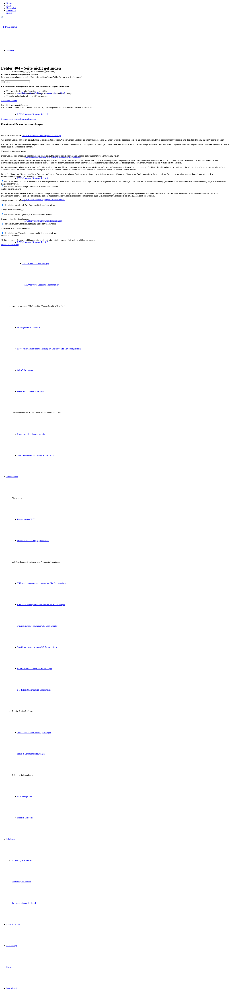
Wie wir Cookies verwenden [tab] (13, 135)
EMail (9, 13)
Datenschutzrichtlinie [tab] (10, 235)
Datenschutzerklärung (10, 244)
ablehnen (22, 119)
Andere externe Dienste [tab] (11, 189)
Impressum (11, 10)
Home (9, 3)
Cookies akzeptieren (9, 119)
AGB (8, 6)
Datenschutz (11, 8)
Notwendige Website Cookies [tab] (13, 151)
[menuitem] (117, 3)
